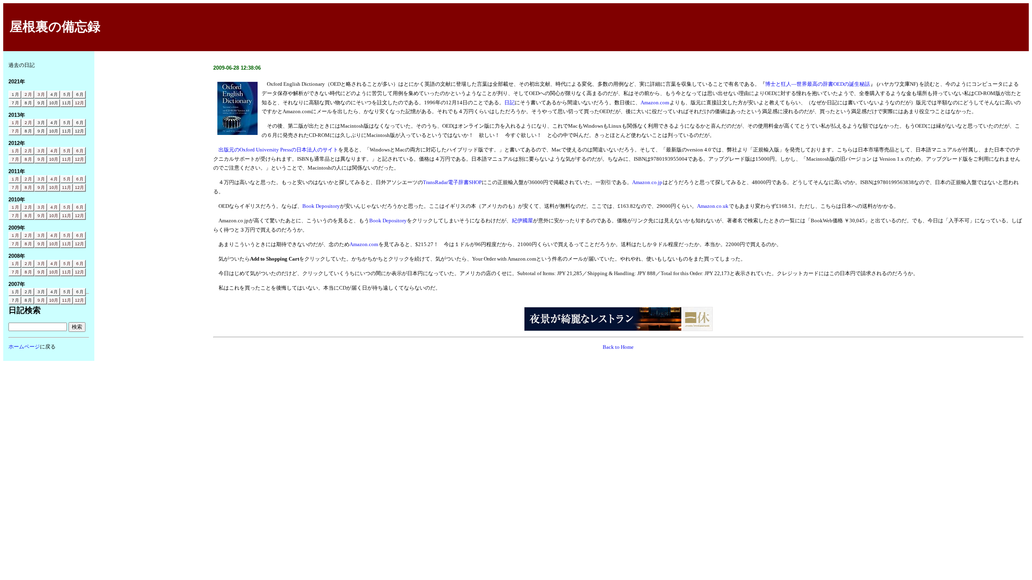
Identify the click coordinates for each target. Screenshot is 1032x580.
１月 (15, 122)
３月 (41, 94)
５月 (66, 151)
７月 (15, 131)
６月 (79, 151)
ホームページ (24, 347)
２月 (28, 94)
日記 (509, 102)
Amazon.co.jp (647, 182)
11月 (66, 159)
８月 (28, 159)
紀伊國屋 (522, 221)
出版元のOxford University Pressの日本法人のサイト (278, 150)
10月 (53, 159)
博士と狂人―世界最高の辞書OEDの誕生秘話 (817, 84)
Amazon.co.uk (712, 206)
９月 (41, 159)
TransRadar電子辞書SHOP (452, 182)
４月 (54, 151)
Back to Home (618, 347)
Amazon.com (655, 102)
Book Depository (321, 206)
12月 (79, 103)
